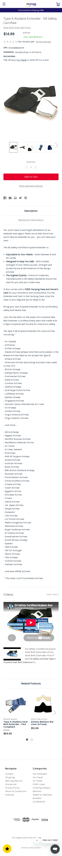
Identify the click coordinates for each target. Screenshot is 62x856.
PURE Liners (39, 784)
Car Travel (38, 777)
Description (31, 210)
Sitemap (9, 794)
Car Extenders (40, 773)
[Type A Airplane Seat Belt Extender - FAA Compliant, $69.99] (15, 704)
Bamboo (37, 791)
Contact (9, 773)
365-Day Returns (13, 780)
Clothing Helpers (41, 787)
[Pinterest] (25, 198)
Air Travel (22, 60)
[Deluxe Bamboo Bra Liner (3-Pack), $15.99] (43, 704)
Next (56, 145)
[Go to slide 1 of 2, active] (27, 739)
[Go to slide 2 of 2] (32, 739)
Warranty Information (31, 220)
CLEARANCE (39, 801)
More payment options (31, 186)
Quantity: (31, 162)
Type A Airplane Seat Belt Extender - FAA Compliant (15, 724)
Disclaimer (11, 784)
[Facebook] (4, 198)
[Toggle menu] (4, 4)
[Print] (15, 198)
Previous (5, 145)
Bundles (37, 798)
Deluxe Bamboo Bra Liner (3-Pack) (42, 723)
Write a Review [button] (43, 41)
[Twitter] (20, 198)
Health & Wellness (42, 794)
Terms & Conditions (15, 791)
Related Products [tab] (31, 683)
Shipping (10, 777)
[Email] (10, 198)
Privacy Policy (12, 787)
